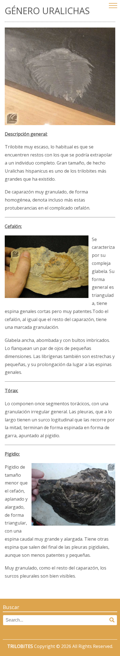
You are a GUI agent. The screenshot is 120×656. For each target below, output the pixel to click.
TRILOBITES (20, 646)
